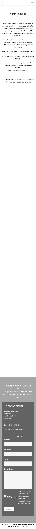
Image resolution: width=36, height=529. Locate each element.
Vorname (7, 440)
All (9, 88)
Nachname (8, 449)
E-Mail (6, 459)
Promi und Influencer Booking (20, 88)
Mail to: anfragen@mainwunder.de (18, 70)
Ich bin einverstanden (12, 497)
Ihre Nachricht (9, 469)
